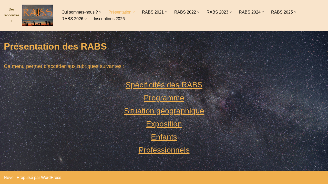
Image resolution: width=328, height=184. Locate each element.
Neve (9, 177)
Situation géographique (164, 111)
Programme (164, 98)
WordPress (51, 177)
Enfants (164, 137)
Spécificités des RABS (164, 84)
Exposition (164, 124)
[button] (100, 12)
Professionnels (164, 150)
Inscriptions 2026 (109, 19)
